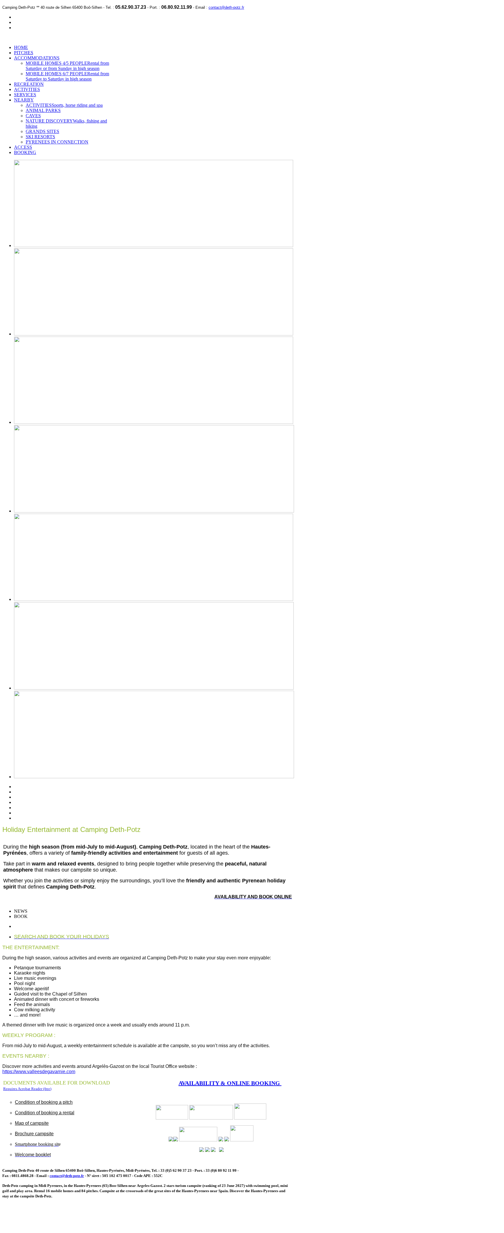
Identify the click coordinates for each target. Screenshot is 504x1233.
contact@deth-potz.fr (226, 7)
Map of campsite (32, 1123)
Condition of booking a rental (44, 1112)
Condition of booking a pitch (44, 1102)
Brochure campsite (34, 1133)
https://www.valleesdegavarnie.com (38, 1071)
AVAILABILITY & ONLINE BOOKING (229, 1083)
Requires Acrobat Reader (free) (27, 1089)
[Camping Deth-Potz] (241, 1139)
